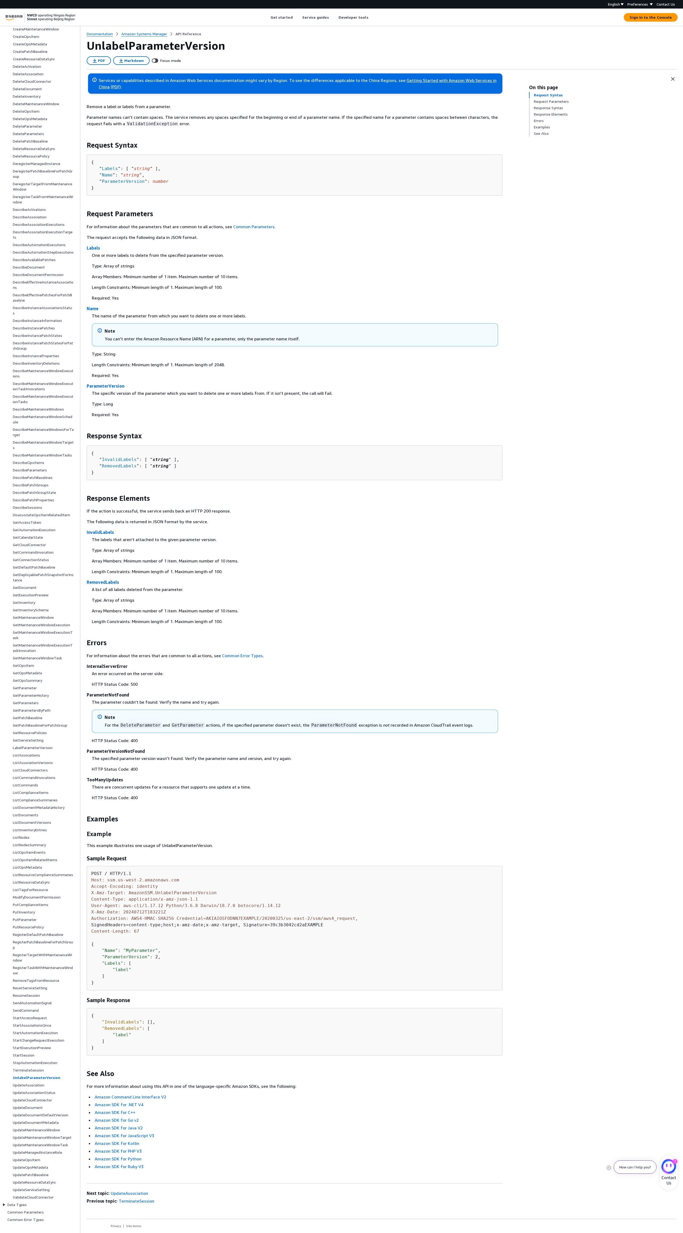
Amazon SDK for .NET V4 (119, 1104)
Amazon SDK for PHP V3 (118, 1151)
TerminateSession (136, 1201)
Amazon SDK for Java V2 (119, 1127)
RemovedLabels (119, 465)
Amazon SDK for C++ (115, 1112)
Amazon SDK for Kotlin (117, 1143)
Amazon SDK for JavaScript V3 (124, 1135)
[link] (188, 34)
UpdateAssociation (129, 1193)
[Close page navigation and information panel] (673, 79)
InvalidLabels (119, 459)
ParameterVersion (123, 181)
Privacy (116, 1226)
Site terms (133, 1226)
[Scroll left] (266, 17)
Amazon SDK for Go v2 (117, 1120)
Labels (110, 168)
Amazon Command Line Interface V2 (130, 1097)
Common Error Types (242, 655)
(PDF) (116, 86)
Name (107, 175)
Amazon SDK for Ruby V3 (119, 1166)
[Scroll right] (372, 17)
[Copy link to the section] (82, 145)
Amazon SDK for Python (118, 1158)
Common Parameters (254, 226)
